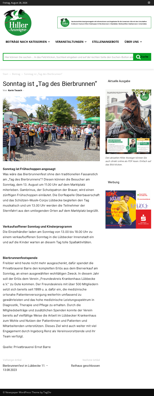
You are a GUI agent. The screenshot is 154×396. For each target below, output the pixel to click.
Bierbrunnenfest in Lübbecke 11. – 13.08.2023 (25, 368)
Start (5, 74)
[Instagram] (149, 3)
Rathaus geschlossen (85, 365)
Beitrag (16, 74)
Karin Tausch (15, 90)
